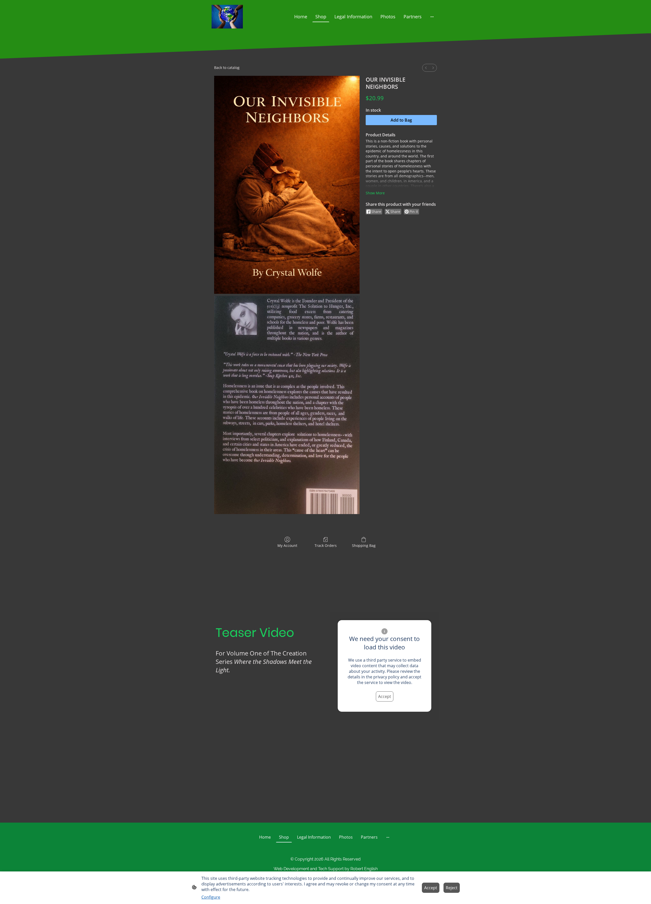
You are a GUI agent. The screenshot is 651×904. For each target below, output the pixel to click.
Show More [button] (375, 193)
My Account (287, 545)
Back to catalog (227, 67)
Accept (384, 696)
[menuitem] (426, 67)
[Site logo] (227, 16)
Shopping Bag (364, 545)
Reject (451, 888)
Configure (210, 897)
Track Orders (326, 545)
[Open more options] (432, 16)
